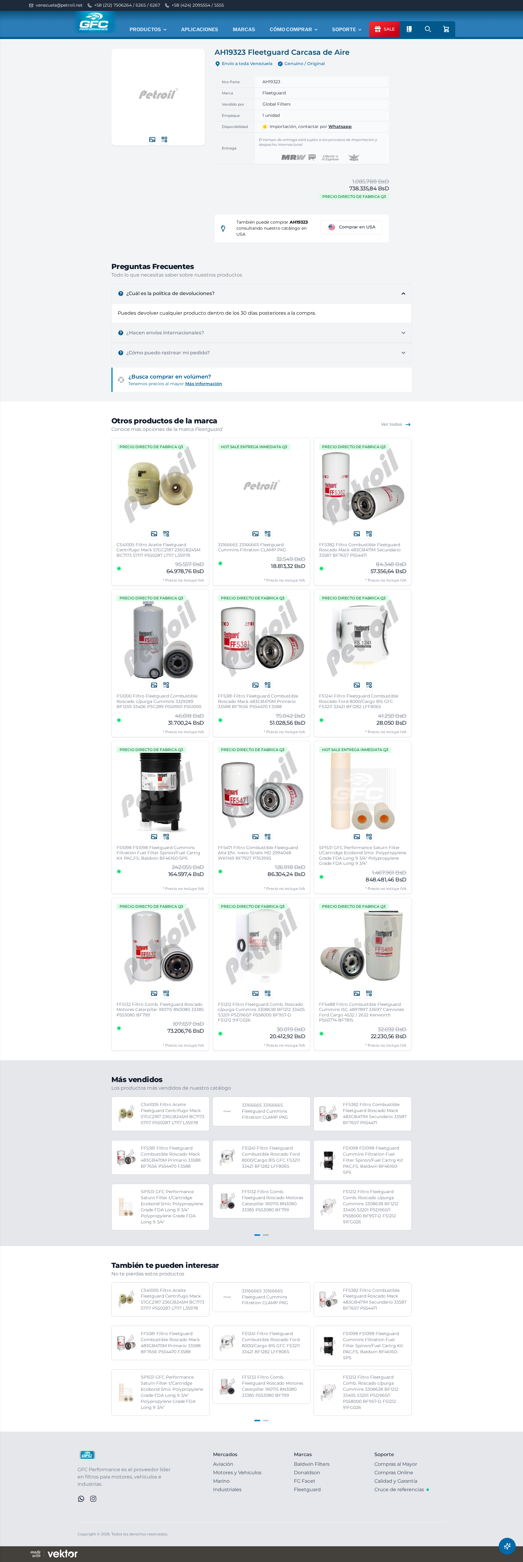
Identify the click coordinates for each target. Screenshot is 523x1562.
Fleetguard (307, 1489)
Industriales (227, 1489)
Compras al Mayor (395, 1464)
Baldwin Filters (312, 1464)
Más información (203, 383)
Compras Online (393, 1472)
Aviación (223, 1464)
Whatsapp (340, 126)
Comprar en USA (357, 227)
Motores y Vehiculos (237, 1472)
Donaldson (307, 1472)
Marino (221, 1481)
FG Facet (304, 1481)
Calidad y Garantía (395, 1481)
